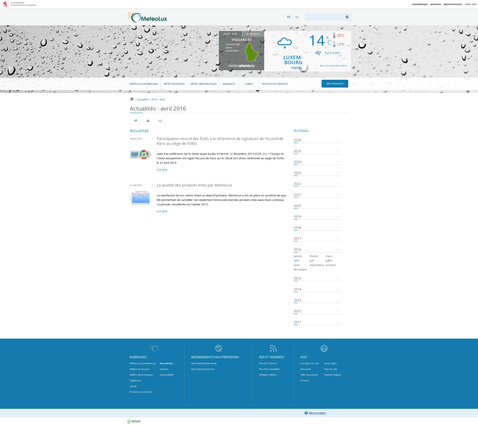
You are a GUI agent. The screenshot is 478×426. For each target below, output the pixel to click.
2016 (154, 99)
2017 (297, 238)
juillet (329, 260)
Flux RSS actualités (269, 369)
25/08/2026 (230, 33)
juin (312, 260)
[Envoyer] (160, 120)
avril (296, 260)
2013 (297, 300)
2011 (297, 322)
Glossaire (305, 369)
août (296, 265)
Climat (249, 83)
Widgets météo (267, 374)
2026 (297, 140)
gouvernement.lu (453, 4)
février (314, 256)
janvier (298, 256)
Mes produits (317, 413)
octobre (331, 265)
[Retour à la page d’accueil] (147, 21)
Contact (304, 380)
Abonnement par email (204, 363)
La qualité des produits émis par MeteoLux (194, 185)
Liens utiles (330, 363)
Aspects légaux (332, 374)
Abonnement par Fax (202, 369)
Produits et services (275, 83)
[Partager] (136, 120)
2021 (297, 194)
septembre (317, 265)
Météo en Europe (174, 83)
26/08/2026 (253, 33)
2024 (297, 162)
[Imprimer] (148, 120)
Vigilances (229, 83)
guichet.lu (436, 4)
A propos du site (309, 363)
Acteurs (164, 369)
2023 (297, 173)
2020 (297, 205)
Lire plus (162, 169)
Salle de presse (309, 374)
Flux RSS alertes (268, 363)
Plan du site (330, 369)
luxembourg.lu (420, 4)
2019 (297, 216)
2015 (297, 278)
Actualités (143, 99)
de (297, 17)
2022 (297, 183)
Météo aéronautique (204, 83)
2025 (297, 151)
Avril (162, 99)
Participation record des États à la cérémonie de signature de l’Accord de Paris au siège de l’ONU (220, 141)
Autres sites (471, 4)
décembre (300, 269)
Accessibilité (167, 374)
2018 (297, 227)
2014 (297, 289)
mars (329, 256)
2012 (297, 311)
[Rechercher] (347, 17)
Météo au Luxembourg (144, 83)
